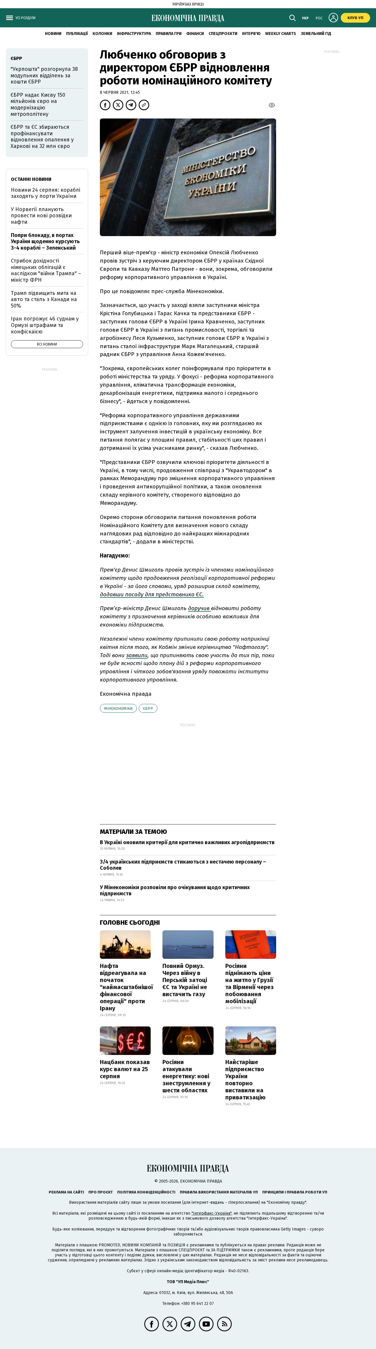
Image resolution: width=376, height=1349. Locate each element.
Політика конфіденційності (146, 1192)
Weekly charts (280, 33)
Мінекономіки (118, 708)
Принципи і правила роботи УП (294, 1192)
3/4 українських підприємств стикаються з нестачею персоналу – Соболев (183, 865)
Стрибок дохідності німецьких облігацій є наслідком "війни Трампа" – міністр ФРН (46, 270)
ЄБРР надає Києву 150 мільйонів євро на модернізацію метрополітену (38, 104)
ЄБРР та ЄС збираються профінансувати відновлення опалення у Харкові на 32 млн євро (42, 136)
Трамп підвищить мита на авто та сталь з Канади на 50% (44, 299)
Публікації (77, 33)
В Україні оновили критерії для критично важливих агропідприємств (187, 842)
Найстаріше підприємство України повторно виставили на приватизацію (245, 1080)
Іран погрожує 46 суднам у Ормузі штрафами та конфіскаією (45, 325)
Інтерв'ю (251, 33)
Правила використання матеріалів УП (219, 1192)
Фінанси (195, 33)
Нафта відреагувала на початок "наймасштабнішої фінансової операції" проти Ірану (126, 987)
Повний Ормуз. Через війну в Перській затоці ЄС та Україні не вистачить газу (184, 980)
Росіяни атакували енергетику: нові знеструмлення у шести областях (186, 1076)
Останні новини (31, 179)
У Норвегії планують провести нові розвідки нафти (41, 215)
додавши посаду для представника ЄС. (152, 594)
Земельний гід (316, 33)
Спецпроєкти (223, 33)
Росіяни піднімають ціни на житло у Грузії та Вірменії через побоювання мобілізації (249, 983)
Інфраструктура (134, 33)
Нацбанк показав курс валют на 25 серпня (125, 1069)
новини (53, 33)
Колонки (102, 33)
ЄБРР (148, 708)
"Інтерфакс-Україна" (211, 1213)
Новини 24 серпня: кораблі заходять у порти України (45, 193)
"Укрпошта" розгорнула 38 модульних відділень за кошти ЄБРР (44, 75)
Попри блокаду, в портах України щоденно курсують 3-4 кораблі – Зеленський (45, 241)
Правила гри (169, 33)
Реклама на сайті (66, 1192)
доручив (199, 608)
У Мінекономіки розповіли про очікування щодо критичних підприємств (175, 890)
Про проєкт (100, 1192)
